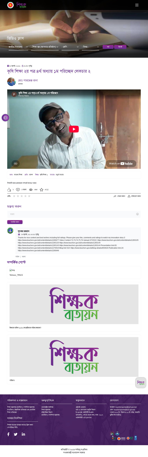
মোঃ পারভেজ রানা (28, 80)
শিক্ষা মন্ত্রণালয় (45, 410)
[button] (9, 190)
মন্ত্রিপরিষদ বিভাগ (46, 412)
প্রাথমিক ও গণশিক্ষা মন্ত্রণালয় (50, 415)
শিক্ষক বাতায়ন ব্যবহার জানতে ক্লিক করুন (20, 425)
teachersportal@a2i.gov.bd (126, 407)
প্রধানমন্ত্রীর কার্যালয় (47, 407)
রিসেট (120, 47)
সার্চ (108, 47)
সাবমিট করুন (15, 222)
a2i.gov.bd (87, 417)
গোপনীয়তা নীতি (12, 427)
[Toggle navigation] (137, 5)
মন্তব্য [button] (24, 257)
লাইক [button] (17, 257)
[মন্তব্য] (74, 214)
